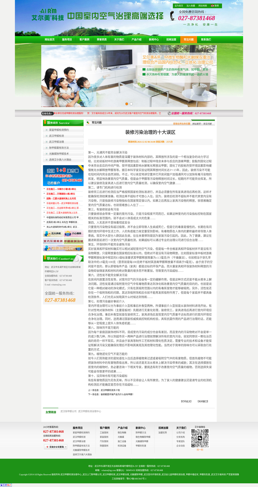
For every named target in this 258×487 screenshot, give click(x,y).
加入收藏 (191, 6)
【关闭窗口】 (203, 401)
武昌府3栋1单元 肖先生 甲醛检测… (63, 222)
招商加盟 (171, 39)
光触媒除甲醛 (142, 441)
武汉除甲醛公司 (69, 411)
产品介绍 (136, 39)
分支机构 (180, 437)
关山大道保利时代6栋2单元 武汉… (63, 227)
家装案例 (104, 437)
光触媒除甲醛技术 (59, 153)
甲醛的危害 (141, 446)
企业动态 (180, 446)
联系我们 (206, 39)
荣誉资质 (102, 39)
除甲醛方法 (141, 432)
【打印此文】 (186, 401)
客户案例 (84, 39)
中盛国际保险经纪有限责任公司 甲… (64, 217)
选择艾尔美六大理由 (60, 159)
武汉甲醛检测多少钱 (110, 390)
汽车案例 (104, 441)
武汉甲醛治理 (56, 141)
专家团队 (180, 441)
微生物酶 (122, 432)
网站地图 (203, 6)
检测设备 (122, 446)
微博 (216, 6)
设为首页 (179, 6)
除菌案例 (104, 446)
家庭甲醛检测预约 (59, 130)
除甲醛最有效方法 (59, 147)
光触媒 (121, 437)
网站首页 (50, 39)
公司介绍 (180, 432)
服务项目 (67, 39)
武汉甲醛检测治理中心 (89, 411)
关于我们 (119, 39)
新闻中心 (154, 39)
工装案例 (104, 432)
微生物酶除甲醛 (143, 437)
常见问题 (189, 39)
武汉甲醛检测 (56, 136)
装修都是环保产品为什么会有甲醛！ (117, 394)
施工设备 (122, 441)
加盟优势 (162, 432)
